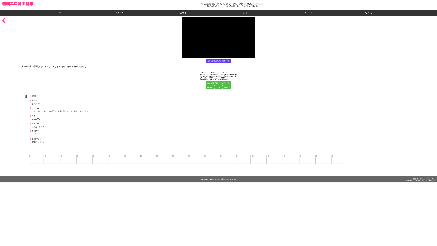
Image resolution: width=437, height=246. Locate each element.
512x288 (210, 87)
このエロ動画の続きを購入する (218, 61)
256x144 (227, 87)
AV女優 (183, 13)
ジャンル (246, 13)
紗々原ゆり (36, 104)
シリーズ (308, 13)
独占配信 (52, 111)
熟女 (76, 111)
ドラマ (69, 111)
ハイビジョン (37, 111)
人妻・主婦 (84, 111)
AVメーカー (370, 13)
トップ (58, 13)
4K (45, 111)
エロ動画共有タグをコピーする (218, 83)
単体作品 (61, 111)
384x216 (218, 87)
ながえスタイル (38, 127)
